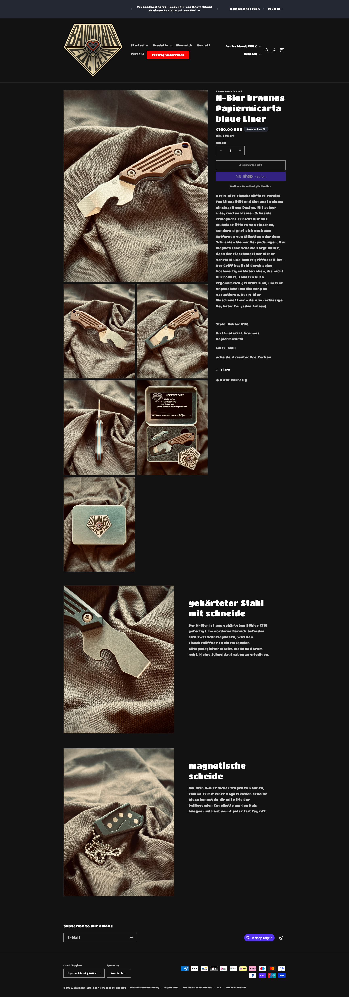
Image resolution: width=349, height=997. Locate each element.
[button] (162, 45)
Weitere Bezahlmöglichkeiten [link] (251, 186)
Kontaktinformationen (197, 987)
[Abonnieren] (131, 937)
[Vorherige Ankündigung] (131, 9)
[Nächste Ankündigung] (217, 9)
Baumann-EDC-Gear (86, 987)
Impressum (171, 987)
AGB (219, 987)
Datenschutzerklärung (144, 987)
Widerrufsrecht (236, 987)
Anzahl (221, 142)
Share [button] (225, 369)
